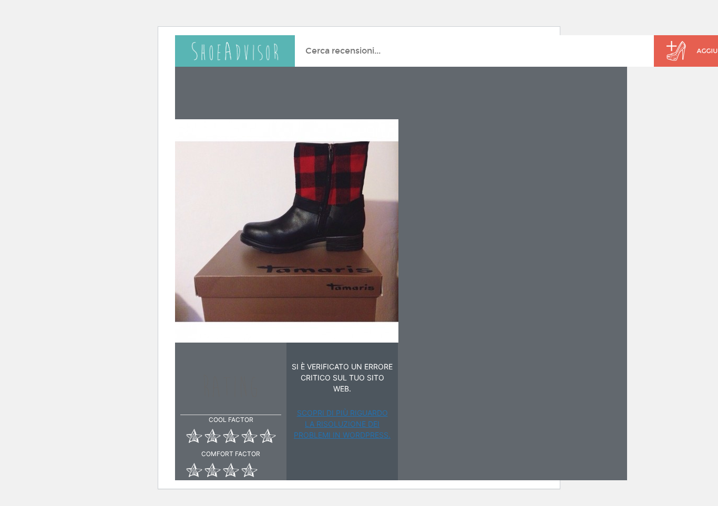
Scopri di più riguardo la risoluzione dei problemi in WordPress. (342, 423)
